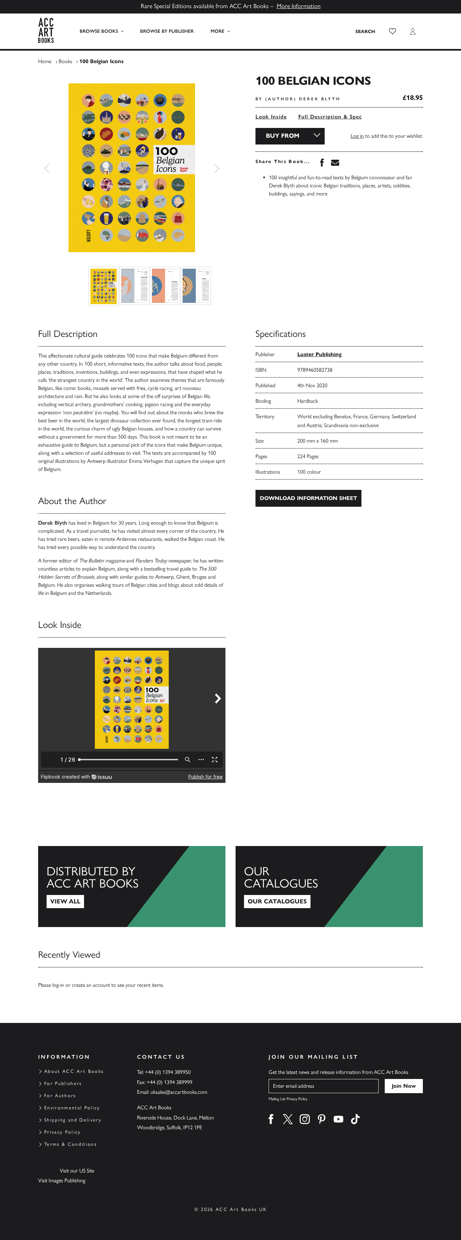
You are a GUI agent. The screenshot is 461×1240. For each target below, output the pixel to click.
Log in (357, 136)
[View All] (131, 886)
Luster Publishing (319, 354)
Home (44, 61)
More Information (299, 6)
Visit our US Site (77, 1170)
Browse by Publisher (167, 31)
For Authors (60, 1096)
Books (65, 61)
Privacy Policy (62, 1132)
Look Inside (271, 116)
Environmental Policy (72, 1108)
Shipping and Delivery (73, 1120)
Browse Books (99, 31)
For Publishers (63, 1083)
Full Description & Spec (330, 116)
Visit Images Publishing (61, 1180)
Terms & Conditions (70, 1144)
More (217, 31)
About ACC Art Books (74, 1071)
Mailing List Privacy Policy (288, 1099)
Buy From (282, 135)
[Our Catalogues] (329, 886)
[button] (392, 31)
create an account (91, 985)
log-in (58, 985)
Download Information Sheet (308, 498)
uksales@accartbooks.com (179, 1092)
